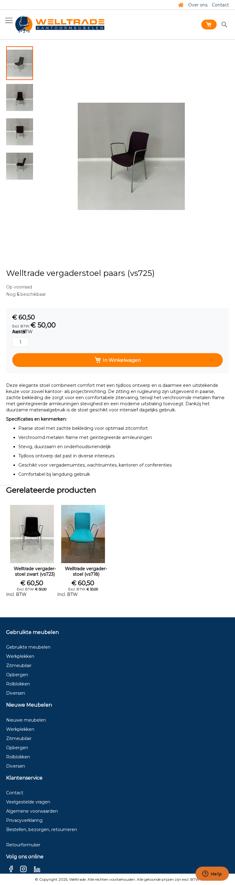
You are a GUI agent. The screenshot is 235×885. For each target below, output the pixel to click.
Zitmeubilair (19, 665)
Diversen (15, 693)
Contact (220, 5)
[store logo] (59, 24)
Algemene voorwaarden (32, 811)
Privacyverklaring (24, 820)
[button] (20, 97)
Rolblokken (18, 684)
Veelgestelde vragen (28, 802)
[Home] (181, 5)
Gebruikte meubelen (28, 647)
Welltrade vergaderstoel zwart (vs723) (35, 571)
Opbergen (17, 674)
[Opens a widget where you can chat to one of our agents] (212, 874)
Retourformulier (23, 845)
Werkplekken (20, 656)
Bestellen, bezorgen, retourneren (41, 829)
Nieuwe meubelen (26, 720)
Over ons (197, 5)
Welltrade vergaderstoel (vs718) (86, 571)
